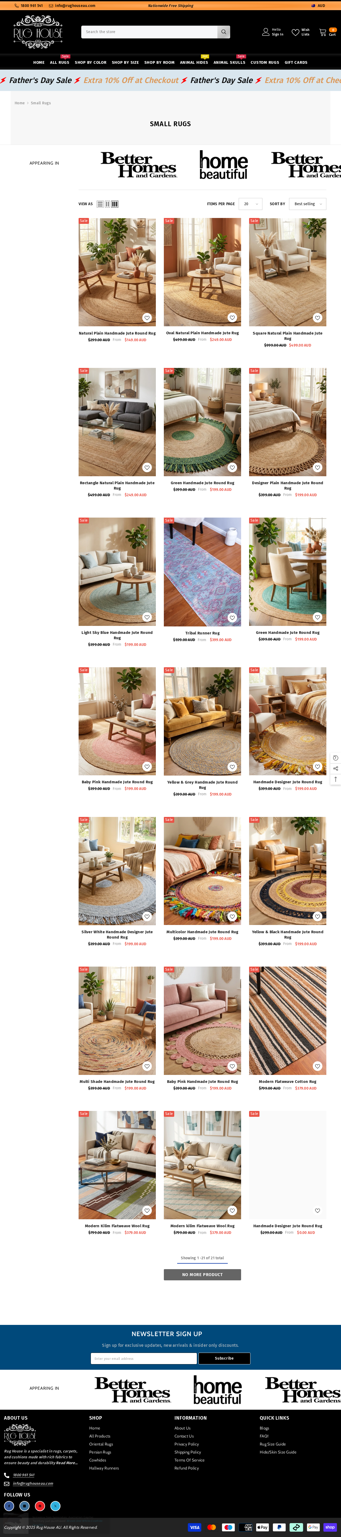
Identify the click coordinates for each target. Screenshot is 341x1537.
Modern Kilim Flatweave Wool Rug (117, 1226)
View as (86, 204)
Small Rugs (41, 103)
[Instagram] (24, 1506)
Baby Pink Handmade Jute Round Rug (117, 782)
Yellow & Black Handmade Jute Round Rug (287, 935)
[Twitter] (55, 1506)
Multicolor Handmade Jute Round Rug (202, 932)
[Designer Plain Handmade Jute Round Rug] (287, 422)
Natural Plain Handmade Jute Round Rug (117, 333)
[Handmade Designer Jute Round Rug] (287, 721)
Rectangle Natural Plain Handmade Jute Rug (117, 485)
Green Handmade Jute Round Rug (202, 482)
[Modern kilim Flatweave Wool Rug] (202, 1165)
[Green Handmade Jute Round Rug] (202, 422)
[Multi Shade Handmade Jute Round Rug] (117, 1021)
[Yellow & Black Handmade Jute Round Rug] (287, 871)
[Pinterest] (40, 1506)
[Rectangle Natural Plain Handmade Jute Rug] (117, 422)
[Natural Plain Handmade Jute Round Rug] (117, 272)
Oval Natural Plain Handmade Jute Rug (202, 333)
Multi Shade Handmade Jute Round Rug (117, 1081)
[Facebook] (9, 1506)
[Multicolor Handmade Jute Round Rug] (202, 871)
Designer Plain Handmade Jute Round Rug (287, 485)
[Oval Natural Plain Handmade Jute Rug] (202, 272)
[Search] (155, 32)
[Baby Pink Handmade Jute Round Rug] (117, 721)
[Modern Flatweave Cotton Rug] (287, 1021)
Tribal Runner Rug (202, 633)
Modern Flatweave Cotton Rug (287, 1081)
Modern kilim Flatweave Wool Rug (202, 1226)
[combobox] (149, 32)
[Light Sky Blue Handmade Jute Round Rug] (117, 572)
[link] (177, 164)
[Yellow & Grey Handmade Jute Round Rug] (202, 721)
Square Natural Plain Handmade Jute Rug (287, 336)
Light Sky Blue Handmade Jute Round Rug (117, 635)
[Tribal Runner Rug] (202, 572)
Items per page (221, 204)
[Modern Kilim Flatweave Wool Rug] (117, 1165)
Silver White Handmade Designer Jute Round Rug (117, 935)
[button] (100, 204)
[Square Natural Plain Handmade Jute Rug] (287, 272)
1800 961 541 (32, 5)
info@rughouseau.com (75, 5)
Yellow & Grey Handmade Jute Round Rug (202, 785)
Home (20, 103)
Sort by (277, 204)
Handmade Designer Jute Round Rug (287, 782)
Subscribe (224, 1358)
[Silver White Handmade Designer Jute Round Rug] (117, 871)
